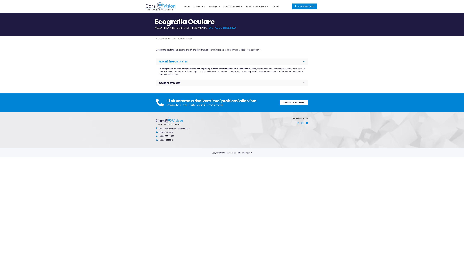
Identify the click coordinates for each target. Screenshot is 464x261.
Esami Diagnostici (231, 6)
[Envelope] (307, 123)
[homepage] (160, 6)
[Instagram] (298, 123)
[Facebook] (302, 123)
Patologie (213, 6)
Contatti (275, 6)
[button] (232, 61)
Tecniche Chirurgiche (256, 6)
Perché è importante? (173, 61)
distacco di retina (248, 68)
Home (187, 6)
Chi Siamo (198, 6)
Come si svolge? (170, 83)
